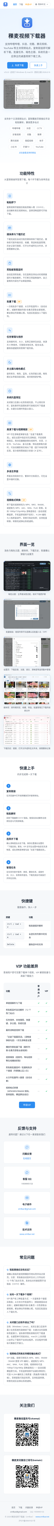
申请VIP (28, 4)
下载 (21, 4)
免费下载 (19, 65)
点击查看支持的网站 (27, 152)
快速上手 (38, 65)
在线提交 (27, 1158)
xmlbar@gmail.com (27, 1209)
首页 (15, 4)
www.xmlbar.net (27, 1234)
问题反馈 (29, 1507)
